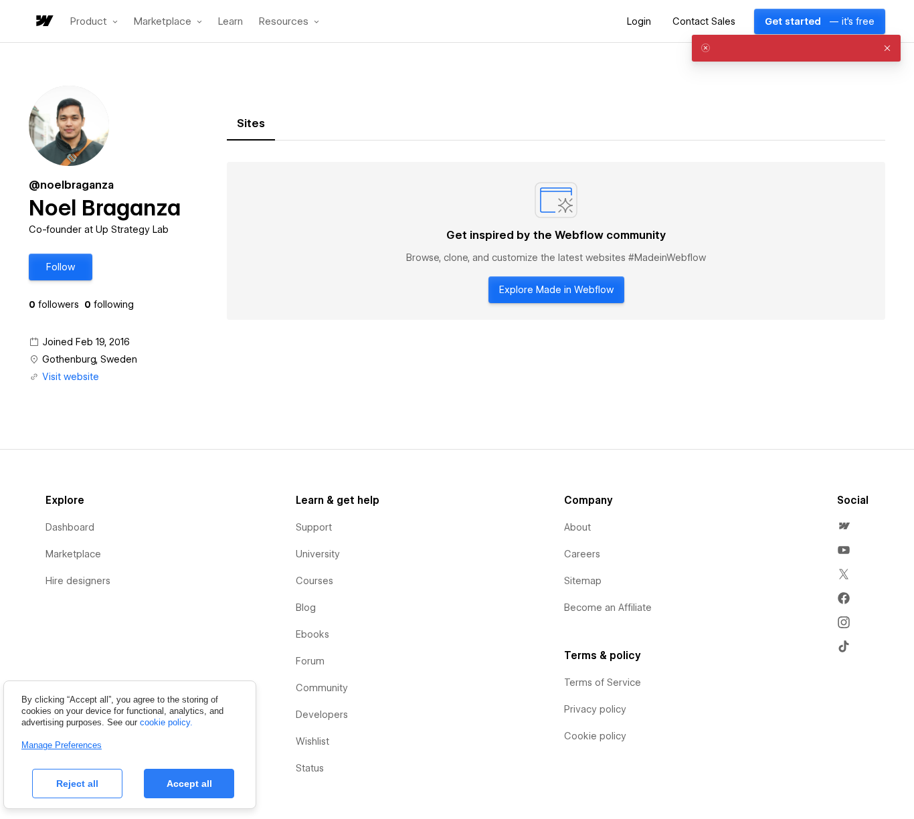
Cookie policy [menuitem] (595, 736)
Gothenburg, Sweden (89, 359)
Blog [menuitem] (306, 607)
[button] (94, 21)
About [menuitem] (577, 527)
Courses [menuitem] (314, 580)
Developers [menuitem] (322, 714)
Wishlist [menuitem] (312, 741)
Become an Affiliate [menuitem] (608, 607)
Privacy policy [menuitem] (595, 709)
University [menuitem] (318, 554)
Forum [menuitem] (310, 661)
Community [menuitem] (322, 687)
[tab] (251, 124)
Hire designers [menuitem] (77, 580)
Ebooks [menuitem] (312, 634)
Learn (230, 21)
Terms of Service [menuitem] (602, 682)
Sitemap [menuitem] (583, 580)
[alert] (796, 48)
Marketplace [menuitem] (73, 554)
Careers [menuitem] (582, 554)
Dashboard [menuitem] (69, 527)
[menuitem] (843, 526)
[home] (43, 21)
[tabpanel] (556, 241)
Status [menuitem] (310, 768)
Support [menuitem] (314, 527)
